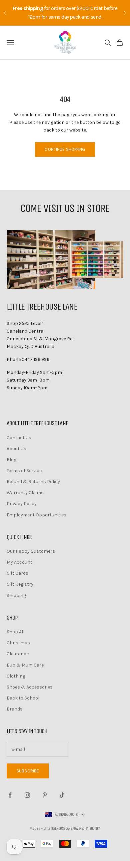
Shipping (16, 595)
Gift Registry (20, 584)
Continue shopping (65, 149)
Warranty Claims (25, 492)
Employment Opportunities (36, 515)
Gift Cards (17, 573)
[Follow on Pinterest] (44, 795)
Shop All (15, 632)
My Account (19, 562)
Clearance (18, 654)
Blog (11, 459)
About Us (16, 448)
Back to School (23, 698)
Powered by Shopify (86, 828)
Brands (15, 709)
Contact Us (19, 437)
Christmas (18, 643)
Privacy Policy (22, 503)
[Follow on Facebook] (10, 795)
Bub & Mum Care (25, 665)
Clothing (16, 676)
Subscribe (27, 770)
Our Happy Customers (31, 551)
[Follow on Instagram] (27, 795)
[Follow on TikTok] (62, 795)
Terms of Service (24, 470)
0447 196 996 (35, 359)
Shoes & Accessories (30, 687)
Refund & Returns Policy (33, 481)
